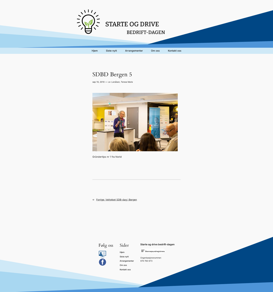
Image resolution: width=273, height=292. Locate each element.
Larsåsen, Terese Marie (122, 82)
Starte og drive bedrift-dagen (157, 244)
